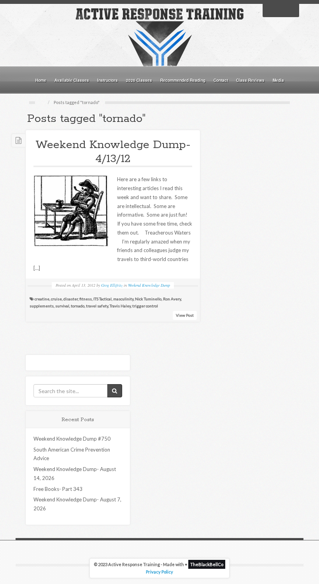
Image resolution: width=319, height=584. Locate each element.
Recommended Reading (182, 80)
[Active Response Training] (159, 37)
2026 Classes (139, 80)
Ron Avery (172, 298)
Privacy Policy (159, 571)
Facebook (270, 9)
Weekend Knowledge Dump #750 (71, 439)
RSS (291, 9)
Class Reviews (250, 80)
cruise (56, 298)
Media (278, 80)
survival (62, 305)
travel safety (97, 305)
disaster (70, 298)
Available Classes (71, 80)
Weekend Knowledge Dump (149, 285)
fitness (85, 298)
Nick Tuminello (148, 298)
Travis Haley (120, 305)
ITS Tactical (102, 298)
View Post (185, 315)
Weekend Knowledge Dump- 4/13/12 (113, 152)
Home (40, 80)
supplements (42, 305)
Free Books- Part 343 (57, 489)
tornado (77, 305)
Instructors (107, 80)
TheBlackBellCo (206, 564)
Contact (221, 80)
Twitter (281, 9)
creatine (42, 298)
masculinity (123, 298)
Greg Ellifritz (112, 285)
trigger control (145, 305)
